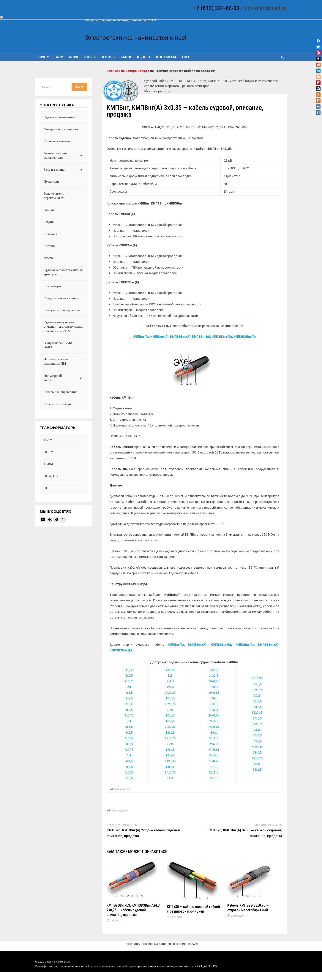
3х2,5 (129, 732)
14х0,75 (170, 772)
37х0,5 (257, 718)
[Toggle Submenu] (80, 155)
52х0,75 (257, 758)
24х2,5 (213, 744)
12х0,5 (170, 732)
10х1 (170, 710)
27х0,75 (213, 761)
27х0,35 (213, 749)
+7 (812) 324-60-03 (216, 8)
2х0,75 (128, 681)
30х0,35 (257, 678)
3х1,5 (129, 726)
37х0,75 (257, 724)
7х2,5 (170, 687)
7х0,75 (170, 670)
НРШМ (44, 57)
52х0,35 (257, 747)
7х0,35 (128, 772)
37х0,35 (257, 712)
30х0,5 (257, 684)
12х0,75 (170, 738)
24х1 (213, 732)
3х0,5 (129, 710)
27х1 (213, 767)
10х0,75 (170, 704)
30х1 (257, 695)
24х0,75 (213, 726)
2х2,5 (129, 698)
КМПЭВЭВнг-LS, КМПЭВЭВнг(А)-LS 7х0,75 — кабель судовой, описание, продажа (133, 910)
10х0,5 (170, 698)
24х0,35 (213, 715)
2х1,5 (129, 692)
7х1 (170, 675)
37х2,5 (257, 741)
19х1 (213, 698)
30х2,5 (257, 707)
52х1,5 (257, 769)
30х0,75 (257, 690)
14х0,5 (170, 767)
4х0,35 (128, 738)
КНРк (73, 57)
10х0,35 (170, 692)
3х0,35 (128, 704)
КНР (59, 57)
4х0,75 (128, 749)
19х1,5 (213, 704)
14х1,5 (213, 670)
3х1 (129, 721)
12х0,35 (170, 726)
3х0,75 (128, 715)
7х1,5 (170, 681)
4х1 (129, 755)
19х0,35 (213, 681)
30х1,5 (257, 701)
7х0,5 (129, 778)
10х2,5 (170, 721)
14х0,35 (170, 761)
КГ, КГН (143, 57)
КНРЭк (90, 57)
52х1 (257, 764)
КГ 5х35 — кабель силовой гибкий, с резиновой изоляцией (194, 909)
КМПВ (126, 57)
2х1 (129, 687)
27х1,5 (213, 772)
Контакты (166, 57)
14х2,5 (213, 675)
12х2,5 (170, 755)
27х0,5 (213, 755)
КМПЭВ (108, 57)
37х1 (257, 729)
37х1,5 (257, 735)
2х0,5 (129, 675)
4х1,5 (129, 761)
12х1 (170, 744)
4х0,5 (129, 744)
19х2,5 (213, 710)
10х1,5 (170, 715)
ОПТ (186, 57)
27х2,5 (213, 778)
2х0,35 (128, 670)
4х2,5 (129, 767)
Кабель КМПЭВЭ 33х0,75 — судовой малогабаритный (248, 907)
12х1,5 (170, 749)
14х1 (170, 778)
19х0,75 (213, 692)
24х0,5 (213, 721)
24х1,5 (213, 738)
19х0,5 (213, 687)
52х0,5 (257, 752)
